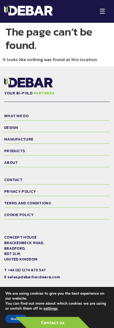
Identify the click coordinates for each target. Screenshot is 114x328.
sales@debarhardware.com (33, 277)
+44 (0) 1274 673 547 (27, 270)
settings (50, 308)
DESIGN (11, 128)
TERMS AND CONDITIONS (27, 203)
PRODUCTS (14, 151)
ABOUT (11, 163)
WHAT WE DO (16, 116)
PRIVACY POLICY (20, 191)
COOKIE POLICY (19, 215)
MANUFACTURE (18, 139)
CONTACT (13, 180)
